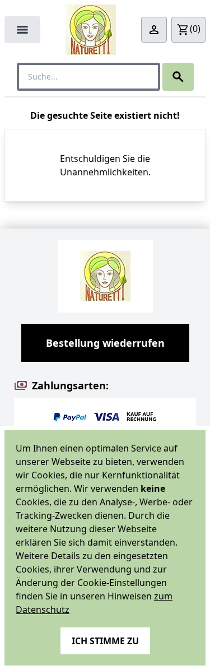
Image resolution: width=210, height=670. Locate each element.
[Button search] (178, 77)
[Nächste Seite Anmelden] (154, 30)
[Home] (91, 29)
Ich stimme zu (105, 641)
